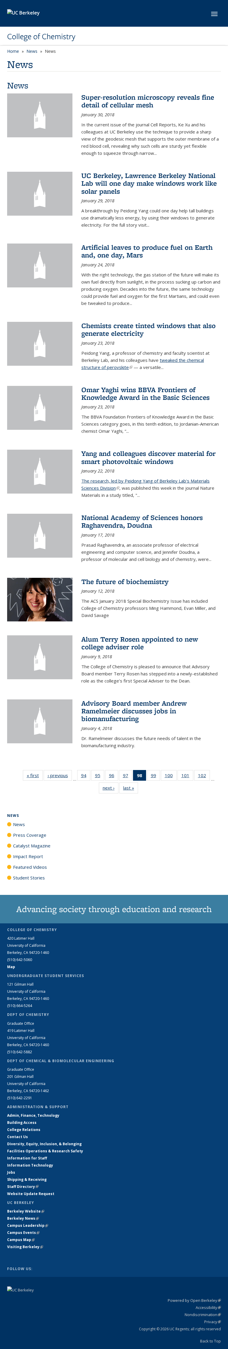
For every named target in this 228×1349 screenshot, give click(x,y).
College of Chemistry (41, 36)
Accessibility (208, 1307)
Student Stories (29, 878)
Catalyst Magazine (31, 846)
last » (130, 788)
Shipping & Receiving (27, 1179)
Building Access (22, 1122)
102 (204, 776)
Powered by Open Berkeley (194, 1300)
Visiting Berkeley (25, 1246)
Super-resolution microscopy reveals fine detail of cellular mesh (147, 101)
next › (110, 788)
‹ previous (60, 775)
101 (187, 776)
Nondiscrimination (203, 1314)
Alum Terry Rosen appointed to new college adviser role (139, 642)
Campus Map (21, 1239)
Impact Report (28, 856)
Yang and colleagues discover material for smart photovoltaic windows (148, 457)
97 (127, 776)
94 (85, 776)
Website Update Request (30, 1193)
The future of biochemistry (125, 581)
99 (155, 776)
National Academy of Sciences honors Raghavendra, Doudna (142, 521)
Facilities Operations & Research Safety (45, 1151)
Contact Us (17, 1136)
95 (99, 776)
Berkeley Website (25, 1211)
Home (13, 51)
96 (113, 776)
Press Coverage (29, 835)
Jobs (11, 1172)
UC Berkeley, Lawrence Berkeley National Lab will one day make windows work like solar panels (149, 183)
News (31, 51)
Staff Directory (23, 1186)
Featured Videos (30, 867)
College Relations (23, 1129)
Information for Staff (27, 1158)
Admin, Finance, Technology (33, 1115)
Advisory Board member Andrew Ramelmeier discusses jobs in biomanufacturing (134, 711)
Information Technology (30, 1165)
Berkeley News (23, 1218)
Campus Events (23, 1232)
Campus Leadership (27, 1225)
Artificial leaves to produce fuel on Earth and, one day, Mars (147, 251)
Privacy (212, 1321)
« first (35, 775)
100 (171, 776)
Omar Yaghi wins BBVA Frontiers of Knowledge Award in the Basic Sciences (145, 393)
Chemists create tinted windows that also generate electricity (148, 329)
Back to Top (210, 1341)
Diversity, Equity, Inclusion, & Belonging (44, 1143)
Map (11, 966)
